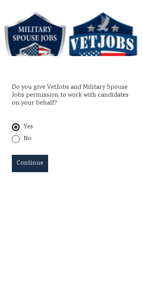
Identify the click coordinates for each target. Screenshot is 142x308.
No (28, 138)
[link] (71, 48)
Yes (28, 126)
